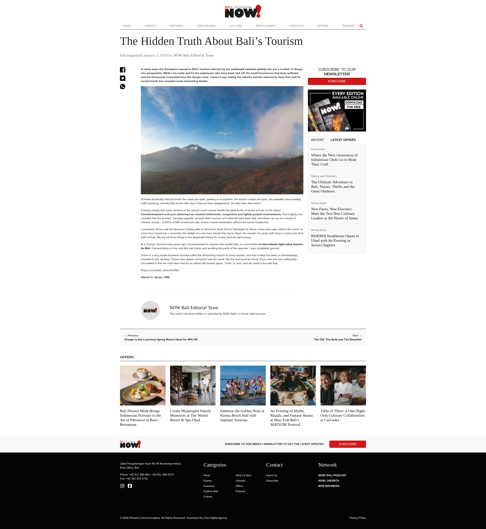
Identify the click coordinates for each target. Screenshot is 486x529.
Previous (131, 335)
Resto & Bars (265, 25)
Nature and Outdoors (324, 176)
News (127, 25)
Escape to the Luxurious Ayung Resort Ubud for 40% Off (161, 339)
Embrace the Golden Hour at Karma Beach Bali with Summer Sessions (242, 415)
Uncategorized (131, 55)
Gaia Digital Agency (215, 517)
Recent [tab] (317, 140)
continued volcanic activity (248, 69)
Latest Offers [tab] (343, 140)
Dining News (318, 203)
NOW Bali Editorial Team (193, 55)
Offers (322, 25)
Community (318, 149)
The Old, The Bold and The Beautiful (337, 339)
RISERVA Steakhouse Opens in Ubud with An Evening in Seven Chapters (335, 240)
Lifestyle (297, 25)
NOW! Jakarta (328, 480)
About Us (271, 475)
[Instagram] (122, 485)
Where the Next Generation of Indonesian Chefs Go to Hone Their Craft (334, 159)
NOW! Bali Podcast (332, 475)
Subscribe (272, 480)
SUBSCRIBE (348, 444)
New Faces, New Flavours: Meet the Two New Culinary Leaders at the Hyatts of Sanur (334, 213)
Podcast (348, 25)
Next (357, 335)
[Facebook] (130, 485)
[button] (361, 25)
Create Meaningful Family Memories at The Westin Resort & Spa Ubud (190, 415)
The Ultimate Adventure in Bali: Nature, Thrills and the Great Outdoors (333, 186)
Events (150, 25)
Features (176, 25)
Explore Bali (206, 25)
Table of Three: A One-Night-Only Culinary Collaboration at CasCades (343, 415)
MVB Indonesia (329, 485)
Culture (236, 25)
